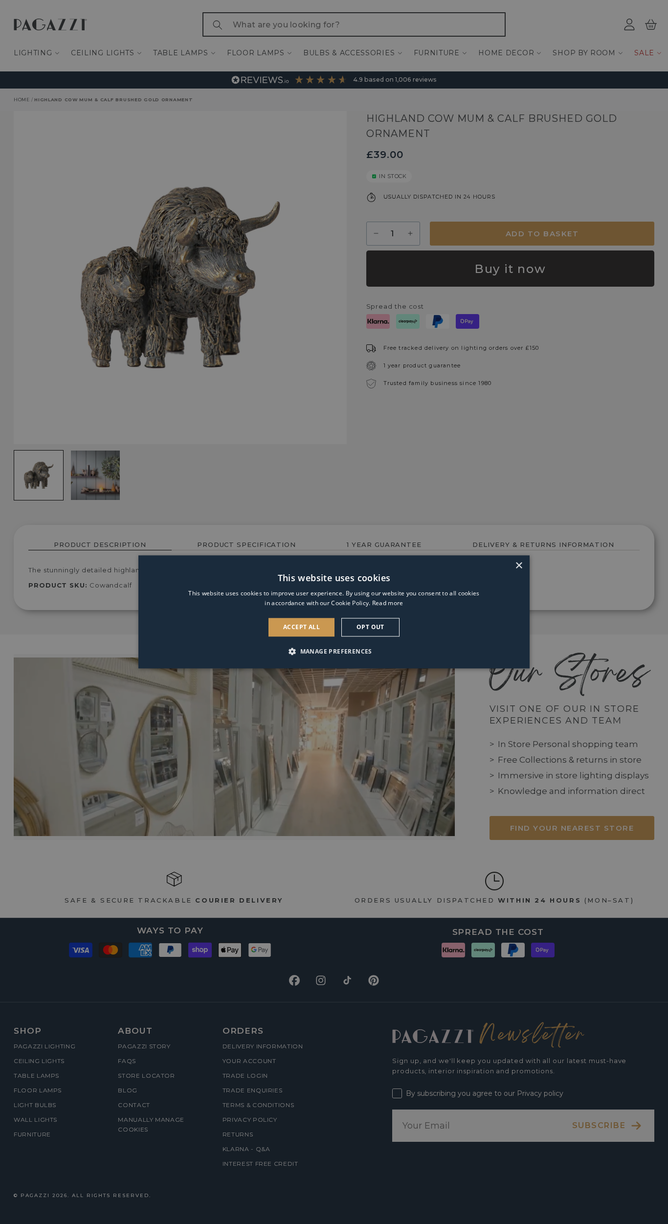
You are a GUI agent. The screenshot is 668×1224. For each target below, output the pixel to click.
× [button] (518, 565)
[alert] (334, 612)
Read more (387, 603)
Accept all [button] (301, 627)
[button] (334, 652)
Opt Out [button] (370, 627)
